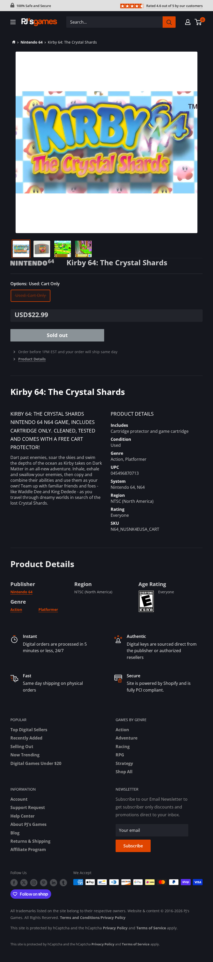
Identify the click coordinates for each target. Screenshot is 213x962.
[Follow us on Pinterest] (43, 882)
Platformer (48, 609)
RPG (120, 755)
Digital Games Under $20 (35, 763)
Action (16, 609)
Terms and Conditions (79, 917)
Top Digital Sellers (28, 730)
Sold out (57, 335)
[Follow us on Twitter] (24, 882)
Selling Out (21, 746)
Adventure (126, 738)
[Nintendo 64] (38, 262)
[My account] (187, 22)
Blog (14, 833)
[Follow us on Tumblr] (63, 882)
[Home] (12, 42)
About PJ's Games (28, 824)
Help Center (22, 816)
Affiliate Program (28, 849)
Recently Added (26, 738)
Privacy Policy (113, 917)
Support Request (27, 807)
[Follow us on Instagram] (33, 882)
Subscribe (133, 846)
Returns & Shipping (30, 841)
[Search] (169, 22)
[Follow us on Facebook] (14, 882)
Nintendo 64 (32, 42)
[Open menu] (13, 22)
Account (19, 799)
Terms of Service (151, 927)
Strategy (124, 763)
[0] (198, 22)
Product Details (32, 359)
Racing (123, 746)
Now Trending (24, 755)
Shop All (124, 772)
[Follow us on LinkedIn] (53, 882)
